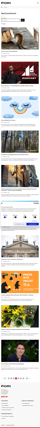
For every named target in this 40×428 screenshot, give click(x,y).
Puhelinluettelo (5, 403)
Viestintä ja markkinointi (6, 409)
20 (11, 378)
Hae (22, 20)
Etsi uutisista (3, 18)
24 (20, 378)
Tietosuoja (3, 425)
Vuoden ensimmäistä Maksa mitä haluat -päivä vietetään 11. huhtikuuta (17, 295)
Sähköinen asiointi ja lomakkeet (8, 407)
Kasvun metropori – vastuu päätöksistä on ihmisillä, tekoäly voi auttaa (17, 85)
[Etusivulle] (6, 3)
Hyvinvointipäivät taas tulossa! (8, 120)
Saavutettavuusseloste (10, 425)
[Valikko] (38, 3)
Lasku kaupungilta (25, 403)
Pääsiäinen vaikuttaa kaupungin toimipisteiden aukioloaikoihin (15, 329)
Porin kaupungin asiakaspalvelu (8, 416)
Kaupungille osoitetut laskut (27, 405)
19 (8, 378)
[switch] (15, 217)
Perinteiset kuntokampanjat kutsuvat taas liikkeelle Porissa (14, 154)
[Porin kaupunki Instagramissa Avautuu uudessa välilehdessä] (3, 396)
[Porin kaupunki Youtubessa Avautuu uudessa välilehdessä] (5, 396)
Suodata (4, 23)
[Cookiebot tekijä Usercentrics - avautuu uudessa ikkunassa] (34, 203)
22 (16, 378)
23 (18, 378)
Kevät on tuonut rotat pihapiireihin (9, 51)
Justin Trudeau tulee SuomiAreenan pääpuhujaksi (12, 363)
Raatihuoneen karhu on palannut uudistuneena (12, 259)
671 (27, 378)
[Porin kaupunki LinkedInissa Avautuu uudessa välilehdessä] (6, 396)
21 (13, 378)
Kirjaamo (3, 418)
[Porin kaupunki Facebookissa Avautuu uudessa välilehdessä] (2, 396)
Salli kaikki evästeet (32, 224)
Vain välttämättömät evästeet (20, 224)
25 (23, 378)
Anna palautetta (5, 405)
